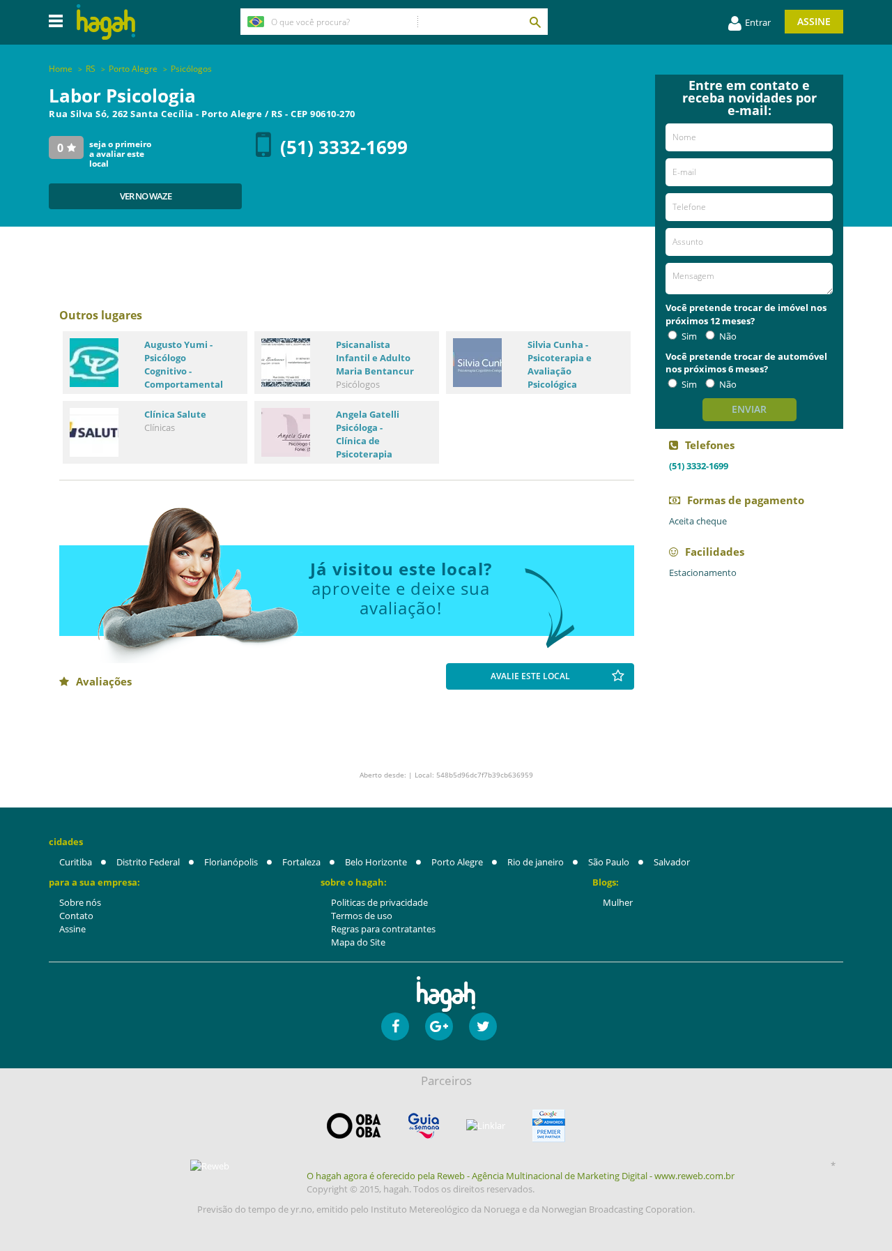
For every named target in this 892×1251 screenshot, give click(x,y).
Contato (76, 915)
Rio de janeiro (535, 862)
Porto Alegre (457, 862)
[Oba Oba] (354, 1126)
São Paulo (608, 862)
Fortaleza (301, 862)
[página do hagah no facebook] (395, 1026)
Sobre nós (80, 902)
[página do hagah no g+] (439, 1026)
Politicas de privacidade (379, 902)
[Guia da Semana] (423, 1126)
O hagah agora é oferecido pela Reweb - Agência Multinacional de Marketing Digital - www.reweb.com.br (521, 1175)
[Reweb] (210, 1166)
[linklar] (485, 1125)
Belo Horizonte (376, 862)
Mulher (618, 902)
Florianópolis (231, 862)
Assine (814, 21)
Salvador (672, 862)
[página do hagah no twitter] (483, 1026)
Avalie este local (530, 676)
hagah (106, 22)
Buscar (534, 21)
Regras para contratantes (383, 929)
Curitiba (75, 862)
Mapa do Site (358, 942)
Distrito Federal (148, 862)
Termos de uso (361, 915)
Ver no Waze (145, 196)
